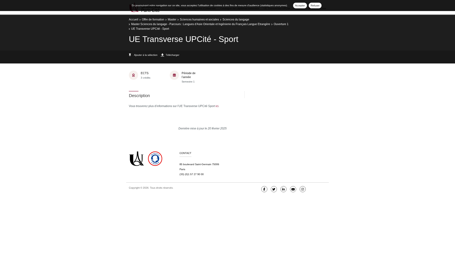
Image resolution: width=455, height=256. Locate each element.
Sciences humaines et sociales (199, 19)
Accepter (300, 5)
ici (217, 106)
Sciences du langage (236, 19)
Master (172, 19)
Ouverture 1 (281, 24)
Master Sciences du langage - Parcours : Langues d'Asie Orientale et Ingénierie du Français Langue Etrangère (200, 24)
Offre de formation (153, 19)
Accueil (133, 19)
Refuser (315, 5)
